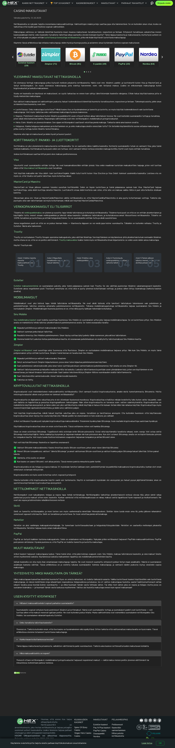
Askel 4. (109, 258)
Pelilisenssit (117, 724)
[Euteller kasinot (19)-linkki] (26, 54)
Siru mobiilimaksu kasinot (25, 320)
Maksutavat (108, 3)
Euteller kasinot (100, 724)
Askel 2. (50, 258)
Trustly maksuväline (68, 240)
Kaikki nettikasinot (33, 3)
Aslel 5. (139, 258)
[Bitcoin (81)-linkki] (75, 54)
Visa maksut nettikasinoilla (36, 168)
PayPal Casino (99, 730)
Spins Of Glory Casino (80, 729)
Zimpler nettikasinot (23, 350)
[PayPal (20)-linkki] (124, 54)
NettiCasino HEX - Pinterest (150, 720)
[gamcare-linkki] (145, 727)
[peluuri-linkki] (153, 733)
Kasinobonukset (85, 3)
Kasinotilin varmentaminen (118, 729)
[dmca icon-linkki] (154, 727)
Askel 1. (21, 258)
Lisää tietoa (147, 743)
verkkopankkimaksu (33, 212)
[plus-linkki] (139, 727)
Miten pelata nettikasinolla (118, 734)
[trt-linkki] (155, 720)
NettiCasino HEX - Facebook (159, 720)
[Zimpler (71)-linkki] (50, 54)
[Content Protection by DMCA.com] (20, 673)
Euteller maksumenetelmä (26, 286)
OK (160, 743)
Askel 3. (80, 258)
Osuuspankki (99, 733)
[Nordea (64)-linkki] (148, 54)
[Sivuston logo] (10, 3)
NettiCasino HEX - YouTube (141, 720)
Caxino (77, 736)
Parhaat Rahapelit (132, 3)
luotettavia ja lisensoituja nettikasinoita (62, 37)
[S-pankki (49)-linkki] (99, 54)
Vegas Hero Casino (82, 733)
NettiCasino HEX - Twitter (146, 720)
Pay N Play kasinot (101, 727)
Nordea (96, 736)
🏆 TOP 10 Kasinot (60, 3)
